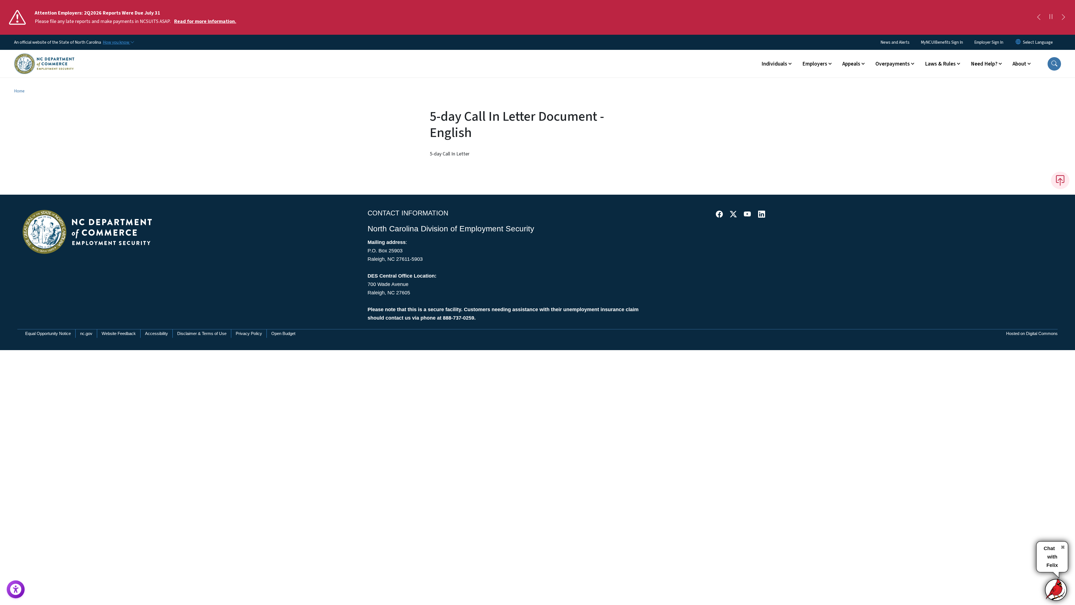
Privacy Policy (249, 333)
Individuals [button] (774, 64)
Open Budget (283, 333)
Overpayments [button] (892, 64)
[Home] (44, 57)
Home (19, 91)
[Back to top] (1060, 180)
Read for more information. (205, 21)
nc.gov (86, 333)
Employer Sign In (988, 42)
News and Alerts (895, 42)
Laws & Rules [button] (940, 64)
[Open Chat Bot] (1056, 589)
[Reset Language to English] (1018, 42)
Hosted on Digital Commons (1032, 333)
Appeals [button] (851, 64)
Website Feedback (119, 333)
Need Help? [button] (984, 64)
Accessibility (156, 333)
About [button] (1019, 64)
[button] (1054, 64)
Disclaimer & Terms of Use (201, 333)
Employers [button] (814, 64)
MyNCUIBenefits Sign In (942, 42)
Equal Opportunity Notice (48, 333)
